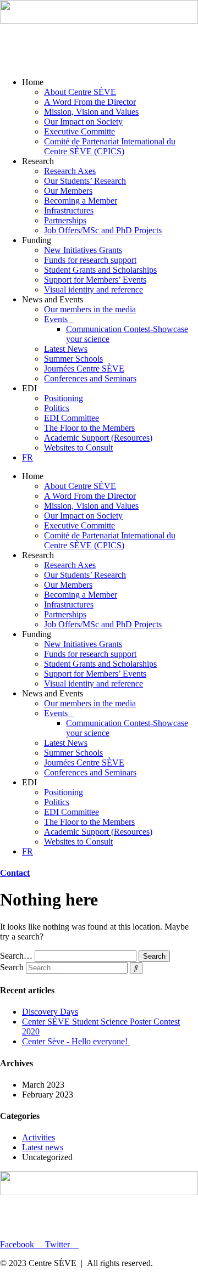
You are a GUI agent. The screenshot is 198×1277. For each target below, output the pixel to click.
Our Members (68, 190)
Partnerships (65, 220)
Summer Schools (73, 358)
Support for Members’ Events (95, 279)
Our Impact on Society (83, 121)
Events (56, 319)
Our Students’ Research (85, 180)
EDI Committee (71, 418)
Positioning (63, 398)
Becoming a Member (80, 200)
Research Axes (70, 171)
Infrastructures (69, 210)
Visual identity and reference (93, 289)
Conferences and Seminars (90, 378)
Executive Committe (79, 131)
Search (12, 967)
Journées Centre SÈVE (84, 368)
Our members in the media (90, 309)
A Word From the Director (90, 101)
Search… (16, 955)
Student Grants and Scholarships (100, 269)
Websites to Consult (78, 447)
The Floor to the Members (89, 427)
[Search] (136, 968)
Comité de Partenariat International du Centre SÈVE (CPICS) (109, 146)
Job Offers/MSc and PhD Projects (103, 230)
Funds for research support (90, 260)
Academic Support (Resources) (98, 437)
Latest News (65, 348)
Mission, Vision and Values (91, 111)
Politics (56, 408)
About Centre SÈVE (80, 92)
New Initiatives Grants (83, 250)
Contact (15, 872)
